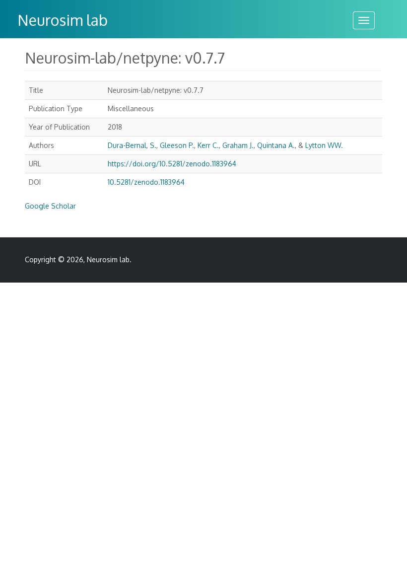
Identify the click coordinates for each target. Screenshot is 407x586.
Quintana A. (276, 145)
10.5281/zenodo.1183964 (146, 182)
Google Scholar (50, 206)
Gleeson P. (177, 145)
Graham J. (238, 145)
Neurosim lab (62, 19)
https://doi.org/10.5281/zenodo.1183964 (172, 163)
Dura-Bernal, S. (132, 145)
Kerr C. (208, 145)
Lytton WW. (324, 145)
